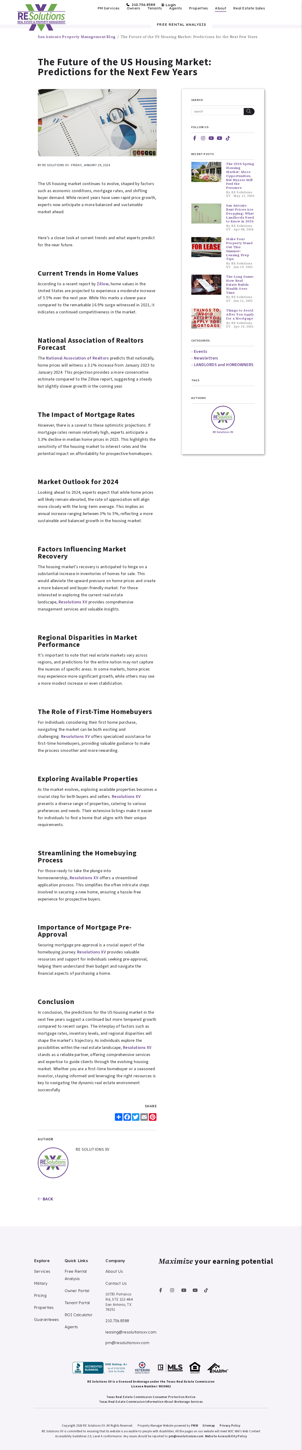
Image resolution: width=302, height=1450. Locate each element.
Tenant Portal (77, 1302)
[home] (40, 17)
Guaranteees (46, 1319)
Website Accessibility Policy (226, 1436)
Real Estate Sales (249, 8)
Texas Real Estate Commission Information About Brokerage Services (151, 1402)
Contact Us (116, 1283)
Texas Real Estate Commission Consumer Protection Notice (151, 1397)
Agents (175, 8)
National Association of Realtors (77, 358)
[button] (194, 138)
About (220, 8)
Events (200, 352)
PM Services (108, 8)
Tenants (154, 8)
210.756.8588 (143, 5)
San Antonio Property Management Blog (77, 36)
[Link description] (100, 1368)
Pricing (40, 1295)
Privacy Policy (230, 1426)
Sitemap (208, 1426)
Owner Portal (77, 1290)
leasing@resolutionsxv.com (130, 1332)
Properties (198, 8)
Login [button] (170, 5)
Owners (133, 8)
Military (41, 1283)
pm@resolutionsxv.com (127, 1342)
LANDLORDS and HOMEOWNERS (224, 365)
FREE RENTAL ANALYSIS (181, 24)
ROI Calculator (78, 1314)
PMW (194, 1426)
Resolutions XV (73, 602)
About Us (114, 1271)
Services (42, 1271)
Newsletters (206, 358)
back (47, 1199)
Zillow (103, 284)
